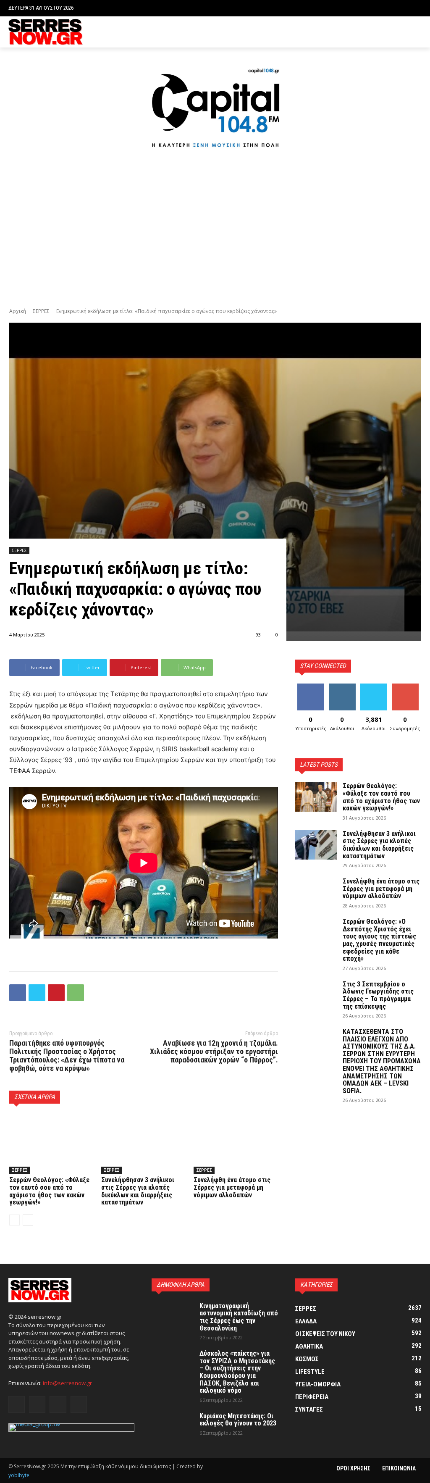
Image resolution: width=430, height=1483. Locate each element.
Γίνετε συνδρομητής (409, 690)
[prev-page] (14, 1220)
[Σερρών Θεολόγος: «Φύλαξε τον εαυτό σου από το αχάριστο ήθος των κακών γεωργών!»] (51, 1144)
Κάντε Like (310, 687)
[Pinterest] (56, 992)
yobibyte (18, 1475)
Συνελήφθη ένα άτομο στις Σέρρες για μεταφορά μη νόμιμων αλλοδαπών (232, 1187)
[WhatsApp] (75, 992)
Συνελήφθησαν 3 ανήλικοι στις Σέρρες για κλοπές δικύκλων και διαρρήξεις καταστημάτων (137, 1191)
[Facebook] (378, 32)
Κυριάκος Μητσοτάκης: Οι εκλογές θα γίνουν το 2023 (237, 1420)
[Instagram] (391, 32)
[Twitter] (404, 32)
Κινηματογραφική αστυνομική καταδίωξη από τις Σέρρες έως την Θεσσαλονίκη (238, 1317)
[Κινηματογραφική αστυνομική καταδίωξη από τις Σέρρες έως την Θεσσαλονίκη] (173, 1317)
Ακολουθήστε (344, 687)
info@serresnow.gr (67, 1383)
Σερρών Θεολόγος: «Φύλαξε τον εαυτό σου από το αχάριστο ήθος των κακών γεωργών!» (49, 1191)
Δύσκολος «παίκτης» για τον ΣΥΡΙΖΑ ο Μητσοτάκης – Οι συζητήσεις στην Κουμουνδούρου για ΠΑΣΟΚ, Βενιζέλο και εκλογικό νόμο (237, 1371)
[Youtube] (417, 32)
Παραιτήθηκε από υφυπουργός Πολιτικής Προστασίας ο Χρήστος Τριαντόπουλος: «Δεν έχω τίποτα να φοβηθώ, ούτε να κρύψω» (66, 1055)
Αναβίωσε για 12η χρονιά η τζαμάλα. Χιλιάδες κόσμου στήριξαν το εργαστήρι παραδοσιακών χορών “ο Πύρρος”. (214, 1051)
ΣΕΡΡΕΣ (41, 311)
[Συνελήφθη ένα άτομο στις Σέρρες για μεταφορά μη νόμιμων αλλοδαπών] (236, 1144)
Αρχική (17, 311)
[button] (415, 8)
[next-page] (28, 1220)
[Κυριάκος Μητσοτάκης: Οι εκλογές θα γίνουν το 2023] (173, 1427)
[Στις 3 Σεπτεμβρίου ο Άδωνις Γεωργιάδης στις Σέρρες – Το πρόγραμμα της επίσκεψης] (316, 995)
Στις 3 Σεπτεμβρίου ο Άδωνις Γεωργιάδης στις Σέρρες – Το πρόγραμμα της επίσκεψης (378, 995)
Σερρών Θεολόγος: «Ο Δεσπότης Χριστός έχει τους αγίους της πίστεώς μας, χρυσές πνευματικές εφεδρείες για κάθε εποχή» (379, 940)
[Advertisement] (215, 228)
